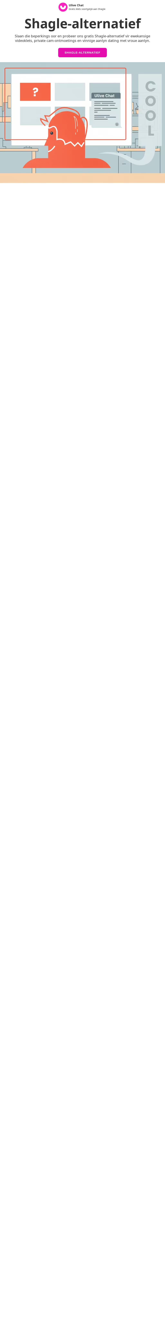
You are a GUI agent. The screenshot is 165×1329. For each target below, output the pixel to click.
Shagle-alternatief (82, 52)
